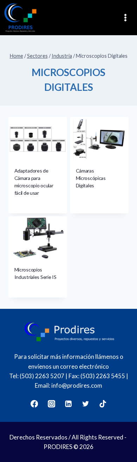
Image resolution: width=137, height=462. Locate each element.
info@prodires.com (76, 385)
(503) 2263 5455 (102, 376)
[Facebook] (34, 403)
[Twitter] (85, 403)
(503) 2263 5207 (42, 376)
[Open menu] (127, 18)
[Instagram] (51, 403)
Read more (94, 213)
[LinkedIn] (68, 403)
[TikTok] (103, 403)
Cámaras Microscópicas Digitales (91, 178)
